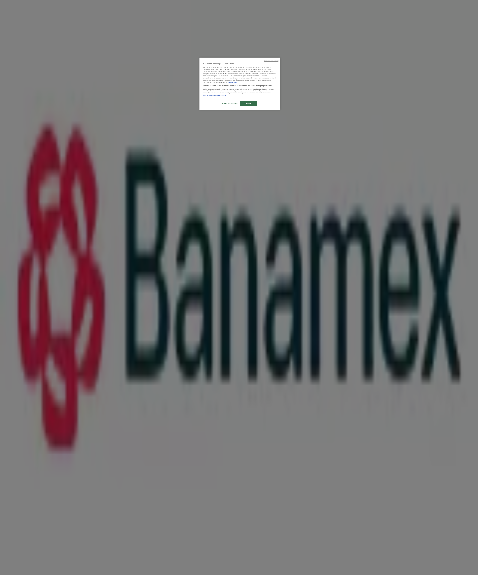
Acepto (248, 103)
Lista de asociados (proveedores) (214, 95)
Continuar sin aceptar (271, 61)
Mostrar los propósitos (230, 103)
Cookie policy (233, 82)
